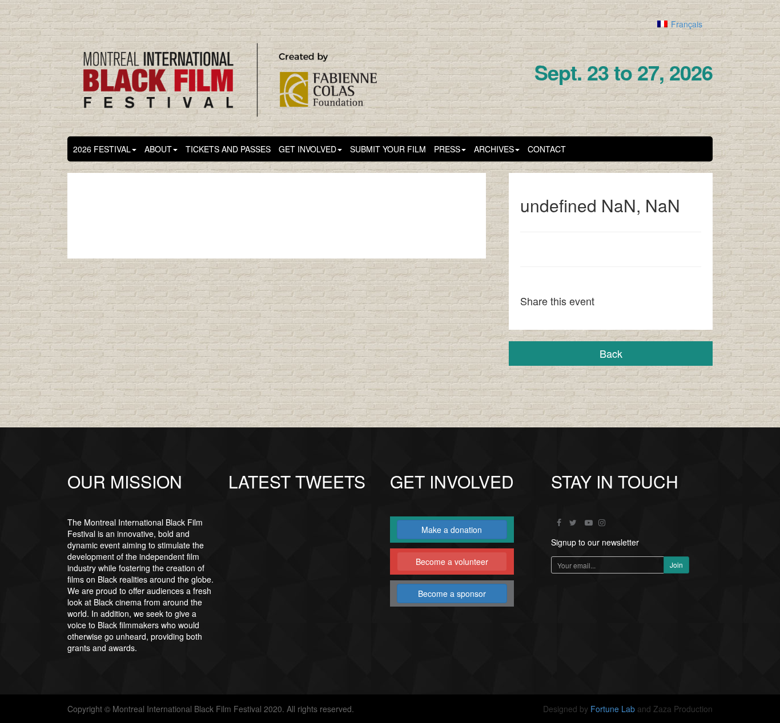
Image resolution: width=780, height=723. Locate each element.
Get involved (307, 149)
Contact (547, 149)
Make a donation (451, 529)
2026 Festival (102, 149)
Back (611, 353)
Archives (494, 149)
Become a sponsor (452, 593)
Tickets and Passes (228, 149)
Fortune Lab (612, 708)
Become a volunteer (452, 561)
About (158, 149)
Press (447, 149)
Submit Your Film (388, 149)
